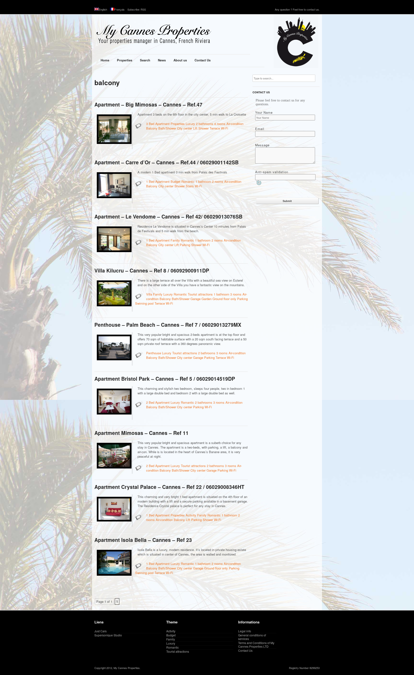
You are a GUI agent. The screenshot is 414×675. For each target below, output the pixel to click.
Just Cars (100, 631)
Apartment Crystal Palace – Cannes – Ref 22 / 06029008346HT (169, 486)
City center (184, 128)
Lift (195, 128)
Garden (206, 298)
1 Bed (150, 181)
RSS (143, 9)
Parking (185, 245)
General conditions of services (252, 637)
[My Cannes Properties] (171, 34)
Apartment (162, 123)
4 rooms (219, 123)
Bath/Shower (167, 128)
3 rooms (236, 294)
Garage (195, 298)
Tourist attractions (200, 294)
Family (175, 240)
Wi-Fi (224, 128)
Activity (191, 515)
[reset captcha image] (258, 183)
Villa (149, 294)
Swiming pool (144, 303)
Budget (175, 181)
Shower (203, 128)
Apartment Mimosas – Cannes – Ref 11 (141, 432)
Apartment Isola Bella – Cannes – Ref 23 (143, 539)
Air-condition (234, 123)
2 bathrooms (204, 123)
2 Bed (150, 402)
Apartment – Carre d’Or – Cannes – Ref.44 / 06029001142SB (166, 162)
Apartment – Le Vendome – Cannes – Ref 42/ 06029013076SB (168, 216)
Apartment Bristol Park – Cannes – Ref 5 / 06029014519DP (164, 378)
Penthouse (153, 353)
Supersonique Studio (108, 635)
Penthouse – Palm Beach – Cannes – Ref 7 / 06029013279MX (167, 324)
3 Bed (150, 123)
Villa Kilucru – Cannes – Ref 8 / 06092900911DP (151, 270)
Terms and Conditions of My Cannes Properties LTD (256, 644)
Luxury (190, 123)
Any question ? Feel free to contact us (297, 9)
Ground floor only (224, 298)
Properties (178, 123)
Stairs (190, 186)
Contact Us (245, 650)
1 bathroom (203, 181)
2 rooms (217, 181)
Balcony (151, 128)
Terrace (215, 128)
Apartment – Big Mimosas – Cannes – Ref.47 (148, 104)
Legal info (244, 631)
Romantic (188, 181)
